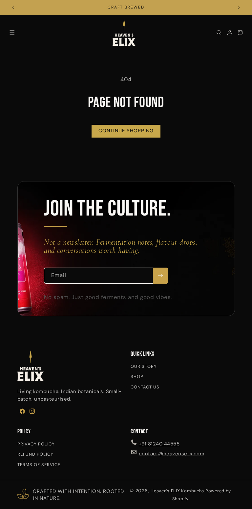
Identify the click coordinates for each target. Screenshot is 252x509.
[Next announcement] (239, 7)
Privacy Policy (36, 444)
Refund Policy (35, 454)
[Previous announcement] (13, 7)
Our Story (144, 366)
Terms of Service (38, 464)
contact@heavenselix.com (171, 453)
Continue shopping (126, 130)
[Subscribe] (160, 276)
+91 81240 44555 (159, 444)
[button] (12, 33)
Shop (137, 376)
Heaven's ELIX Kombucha (177, 491)
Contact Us (145, 387)
